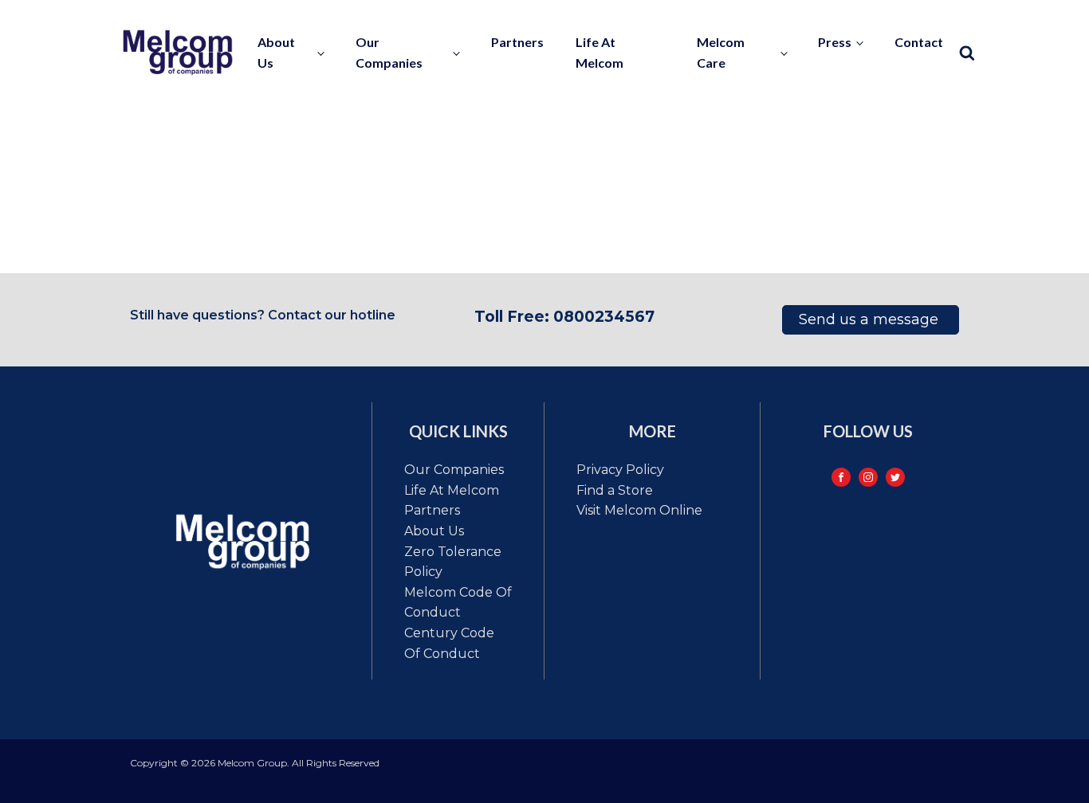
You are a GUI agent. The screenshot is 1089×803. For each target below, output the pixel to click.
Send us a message (870, 319)
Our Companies (454, 469)
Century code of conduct (449, 643)
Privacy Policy (620, 469)
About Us (434, 531)
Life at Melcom (599, 52)
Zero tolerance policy (452, 562)
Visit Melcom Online (639, 510)
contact (918, 41)
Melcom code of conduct (458, 603)
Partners (517, 41)
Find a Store (614, 490)
